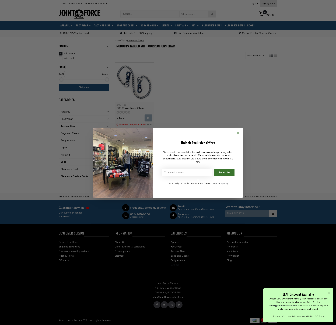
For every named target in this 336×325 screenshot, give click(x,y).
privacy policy (221, 183)
